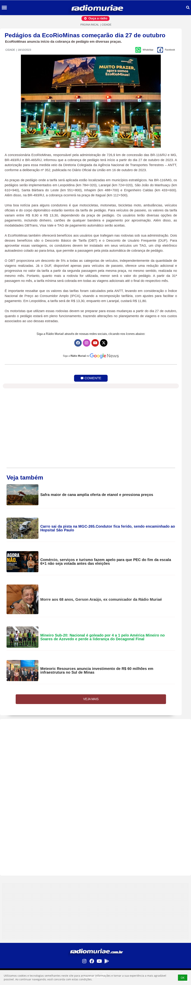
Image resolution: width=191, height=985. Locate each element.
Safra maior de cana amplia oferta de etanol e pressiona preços (96, 495)
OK (182, 977)
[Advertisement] (95, 745)
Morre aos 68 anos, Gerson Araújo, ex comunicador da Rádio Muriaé (101, 599)
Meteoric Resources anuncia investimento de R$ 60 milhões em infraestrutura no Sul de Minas (96, 670)
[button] (4, 8)
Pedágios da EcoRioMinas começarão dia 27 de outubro (85, 35)
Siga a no (76, 355)
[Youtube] (95, 343)
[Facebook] (78, 343)
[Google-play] (106, 961)
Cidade (106, 24)
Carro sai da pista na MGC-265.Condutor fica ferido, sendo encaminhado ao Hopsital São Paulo (107, 528)
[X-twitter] (103, 343)
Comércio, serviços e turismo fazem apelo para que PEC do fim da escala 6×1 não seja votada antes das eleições (105, 561)
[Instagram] (86, 343)
